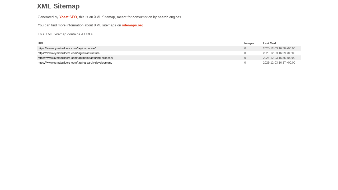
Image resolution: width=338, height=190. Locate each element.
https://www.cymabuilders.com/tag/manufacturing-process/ (75, 57)
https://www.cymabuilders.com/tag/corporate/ (67, 48)
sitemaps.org (132, 25)
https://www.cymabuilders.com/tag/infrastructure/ (69, 53)
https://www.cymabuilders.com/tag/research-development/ (75, 62)
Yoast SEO (68, 17)
